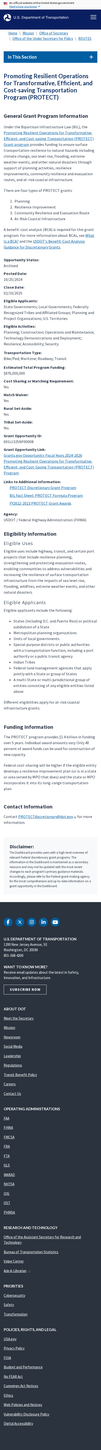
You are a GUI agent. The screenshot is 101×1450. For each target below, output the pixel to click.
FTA (7, 1156)
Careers (10, 1084)
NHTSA (9, 1184)
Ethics (8, 1395)
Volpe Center (14, 1261)
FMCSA (9, 1137)
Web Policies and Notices (23, 1404)
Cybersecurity (14, 1295)
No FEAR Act (13, 1376)
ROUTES (84, 38)
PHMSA (9, 1212)
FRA (7, 1146)
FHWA (8, 1127)
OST (7, 1202)
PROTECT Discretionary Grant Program (43, 487)
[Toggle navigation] (93, 17)
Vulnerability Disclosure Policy (26, 1414)
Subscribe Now (25, 989)
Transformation (15, 1314)
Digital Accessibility (18, 1423)
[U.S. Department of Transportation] (36, 18)
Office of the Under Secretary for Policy (43, 38)
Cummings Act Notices (21, 1386)
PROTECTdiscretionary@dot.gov (45, 816)
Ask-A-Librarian (15, 1270)
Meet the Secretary (19, 1018)
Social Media (13, 1046)
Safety (9, 1304)
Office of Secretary (53, 33)
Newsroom (12, 1037)
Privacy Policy (14, 1348)
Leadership (12, 1056)
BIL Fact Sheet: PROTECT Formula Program (46, 495)
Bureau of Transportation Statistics (31, 1252)
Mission (28, 33)
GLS (7, 1165)
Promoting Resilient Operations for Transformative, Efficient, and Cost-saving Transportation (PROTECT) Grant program (49, 138)
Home (12, 33)
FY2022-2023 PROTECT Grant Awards (40, 503)
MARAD (9, 1174)
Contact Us (12, 1093)
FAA (6, 1118)
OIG (6, 1193)
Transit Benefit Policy (20, 1074)
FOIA (7, 1357)
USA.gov (10, 1339)
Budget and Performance (23, 1367)
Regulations (13, 1065)
